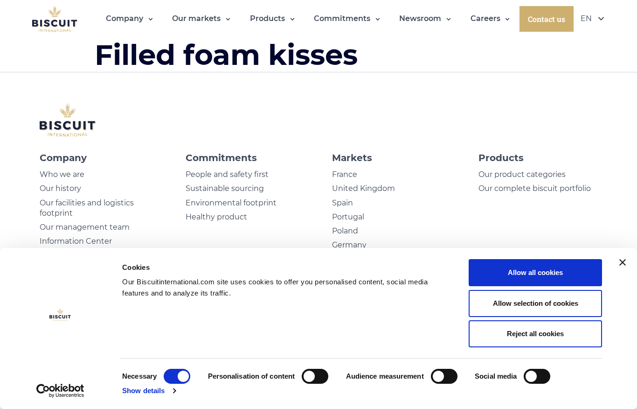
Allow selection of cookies (535, 303)
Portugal (348, 216)
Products (501, 157)
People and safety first (227, 174)
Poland (345, 230)
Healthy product (216, 216)
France (344, 174)
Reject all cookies (535, 334)
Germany (349, 244)
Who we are (62, 174)
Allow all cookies (535, 272)
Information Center (76, 241)
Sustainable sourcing (225, 188)
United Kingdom (363, 188)
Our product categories (522, 174)
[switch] (315, 376)
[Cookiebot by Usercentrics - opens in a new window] (60, 391)
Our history (60, 188)
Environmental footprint (231, 202)
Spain (342, 202)
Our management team (85, 227)
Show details (143, 391)
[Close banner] (622, 262)
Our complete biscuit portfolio (534, 188)
